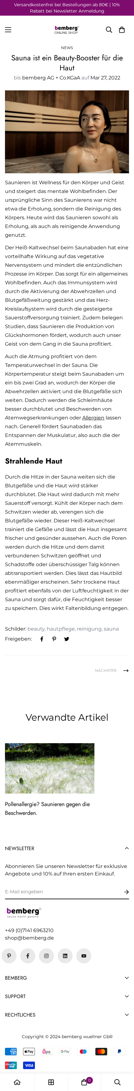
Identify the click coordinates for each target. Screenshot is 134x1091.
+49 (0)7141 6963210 (29, 930)
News (67, 47)
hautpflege (61, 629)
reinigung (89, 629)
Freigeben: (18, 639)
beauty (36, 629)
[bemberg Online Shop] (67, 30)
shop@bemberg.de (29, 938)
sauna (111, 629)
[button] (122, 30)
